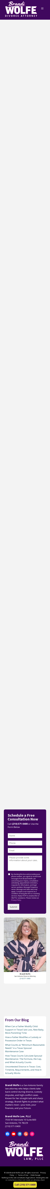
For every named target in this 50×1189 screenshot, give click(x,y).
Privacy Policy (16, 900)
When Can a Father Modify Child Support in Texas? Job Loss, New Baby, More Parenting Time (24, 63)
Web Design (35, 1175)
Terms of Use (23, 1175)
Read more (9, 97)
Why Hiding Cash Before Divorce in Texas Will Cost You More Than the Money (24, 605)
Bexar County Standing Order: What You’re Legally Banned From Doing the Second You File (23, 458)
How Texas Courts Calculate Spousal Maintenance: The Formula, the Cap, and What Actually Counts (22, 302)
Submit (13, 906)
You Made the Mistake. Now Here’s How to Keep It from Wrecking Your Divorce (24, 682)
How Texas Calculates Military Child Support (23, 533)
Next (20, 801)
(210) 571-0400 (20, 823)
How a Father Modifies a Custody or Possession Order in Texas (24, 142)
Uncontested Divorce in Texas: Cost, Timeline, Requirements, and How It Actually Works (24, 380)
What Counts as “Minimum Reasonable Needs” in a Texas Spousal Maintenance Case (23, 222)
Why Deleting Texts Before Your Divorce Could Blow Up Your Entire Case (21, 758)
